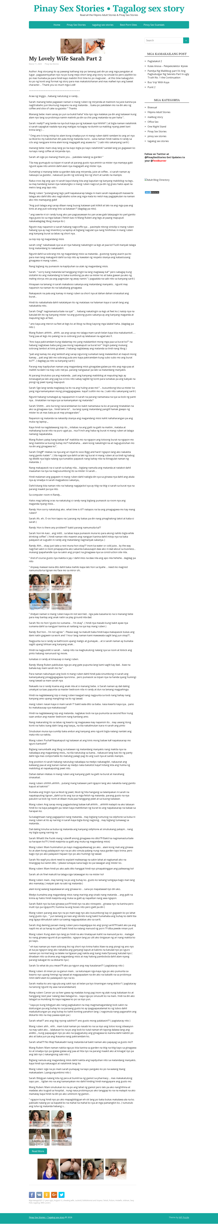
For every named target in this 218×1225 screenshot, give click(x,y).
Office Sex (153, 121)
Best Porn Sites (128, 24)
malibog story (155, 117)
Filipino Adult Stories (159, 112)
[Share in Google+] (54, 1195)
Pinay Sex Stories (76, 24)
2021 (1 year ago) (46, 1200)
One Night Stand (157, 126)
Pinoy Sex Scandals (154, 24)
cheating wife (68, 1200)
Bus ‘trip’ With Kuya (158, 82)
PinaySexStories (156, 157)
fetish (106, 1200)
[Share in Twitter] (62, 1195)
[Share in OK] (47, 1195)
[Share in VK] (39, 1195)
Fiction (111, 1200)
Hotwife (118, 1200)
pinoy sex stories (157, 136)
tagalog (36, 1203)
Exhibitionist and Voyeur (92, 1200)
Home (57, 24)
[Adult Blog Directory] (157, 179)
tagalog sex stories (102, 24)
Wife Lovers (45, 1203)
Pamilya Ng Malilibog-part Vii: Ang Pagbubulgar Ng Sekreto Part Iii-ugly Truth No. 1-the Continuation (168, 74)
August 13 (58, 1200)
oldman (126, 1200)
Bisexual (152, 107)
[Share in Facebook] (32, 1195)
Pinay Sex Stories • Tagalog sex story (109, 8)
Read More (38, 1151)
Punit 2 (151, 87)
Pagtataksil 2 (155, 61)
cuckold (78, 1200)
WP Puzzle (184, 1217)
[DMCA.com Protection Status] (152, 192)
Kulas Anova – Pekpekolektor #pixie (168, 66)
